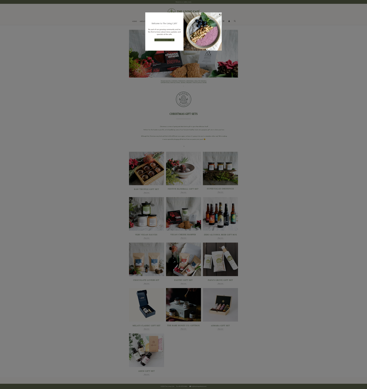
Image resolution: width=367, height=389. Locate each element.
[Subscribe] (172, 40)
